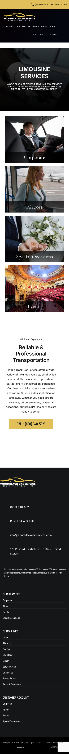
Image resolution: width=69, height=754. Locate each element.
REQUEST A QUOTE (22, 521)
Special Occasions (34, 256)
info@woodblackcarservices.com (31, 535)
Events (34, 306)
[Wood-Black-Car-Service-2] (20, 14)
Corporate (34, 157)
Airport (34, 207)
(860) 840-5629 (20, 507)
